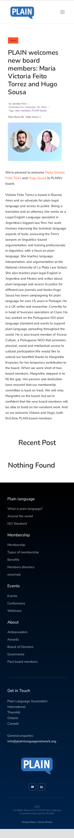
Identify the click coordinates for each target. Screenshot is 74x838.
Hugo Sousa (37, 178)
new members (23, 110)
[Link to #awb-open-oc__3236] (62, 12)
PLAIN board (39, 110)
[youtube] (32, 787)
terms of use (45, 822)
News (13, 40)
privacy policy (29, 822)
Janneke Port (19, 103)
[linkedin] (41, 787)
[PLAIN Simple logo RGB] (22, 5)
